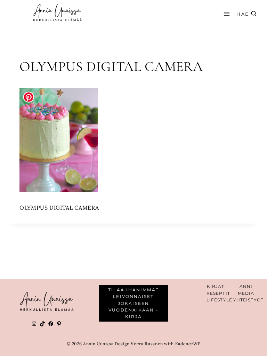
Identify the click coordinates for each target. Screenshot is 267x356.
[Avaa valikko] (225, 13)
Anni (246, 286)
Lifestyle (219, 299)
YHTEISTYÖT (248, 299)
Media (246, 293)
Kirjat (216, 286)
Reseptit (218, 293)
